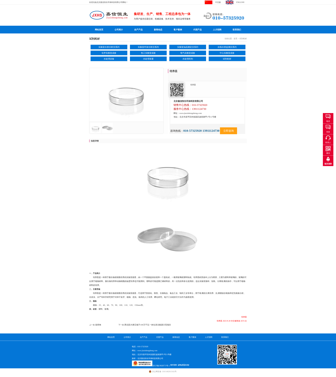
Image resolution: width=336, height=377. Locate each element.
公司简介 (119, 29)
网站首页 (99, 29)
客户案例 (178, 29)
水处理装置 (148, 59)
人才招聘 (217, 29)
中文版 (218, 2)
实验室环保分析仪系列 (148, 47)
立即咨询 (228, 130)
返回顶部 (328, 164)
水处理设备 (109, 59)
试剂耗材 (227, 59)
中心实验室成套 (227, 53)
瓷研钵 (98, 325)
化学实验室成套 (109, 53)
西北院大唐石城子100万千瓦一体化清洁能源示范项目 (147, 325)
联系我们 (237, 29)
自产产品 (138, 29)
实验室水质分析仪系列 (108, 47)
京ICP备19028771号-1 (161, 366)
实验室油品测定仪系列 (187, 47)
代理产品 (197, 29)
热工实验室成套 (148, 53)
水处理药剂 (187, 59)
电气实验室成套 (187, 53)
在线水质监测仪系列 (227, 47)
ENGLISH (240, 2)
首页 (235, 39)
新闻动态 (158, 29)
